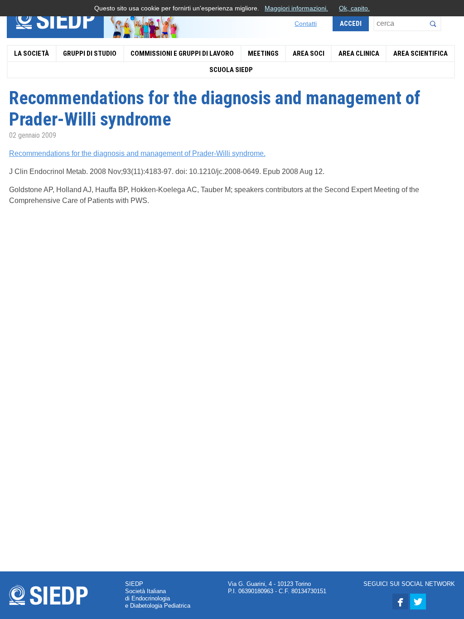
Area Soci (308, 53)
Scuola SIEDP (231, 70)
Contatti (306, 23)
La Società (31, 53)
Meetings (263, 53)
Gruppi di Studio (89, 53)
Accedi (351, 23)
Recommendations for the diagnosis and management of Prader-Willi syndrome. (137, 153)
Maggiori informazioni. (296, 8)
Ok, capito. (354, 8)
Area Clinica (358, 53)
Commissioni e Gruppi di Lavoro (182, 53)
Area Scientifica (420, 53)
